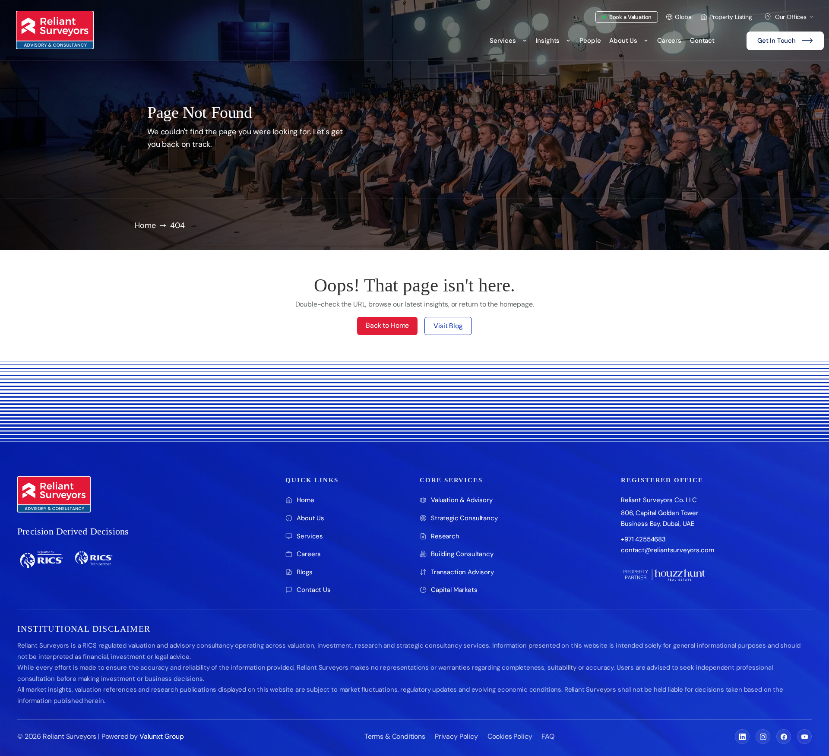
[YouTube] (804, 736)
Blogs (304, 572)
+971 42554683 (643, 539)
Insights (548, 40)
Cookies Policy (509, 736)
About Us (623, 40)
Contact (702, 40)
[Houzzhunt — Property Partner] (664, 574)
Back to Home (387, 325)
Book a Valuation (630, 17)
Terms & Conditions (394, 736)
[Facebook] (783, 736)
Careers (669, 40)
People (590, 40)
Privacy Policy (456, 736)
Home (145, 226)
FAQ (547, 736)
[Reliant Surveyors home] (54, 494)
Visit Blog (447, 325)
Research (445, 536)
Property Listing (730, 17)
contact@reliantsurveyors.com (667, 550)
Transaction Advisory (462, 572)
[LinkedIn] (742, 736)
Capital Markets (454, 589)
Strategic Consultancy (464, 518)
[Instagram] (763, 736)
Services (503, 40)
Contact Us (313, 589)
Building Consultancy (462, 554)
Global (684, 17)
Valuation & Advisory (462, 500)
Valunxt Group (161, 736)
